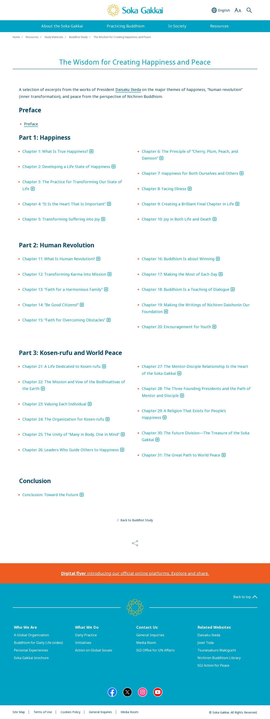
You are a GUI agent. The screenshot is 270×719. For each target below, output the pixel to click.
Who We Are (25, 627)
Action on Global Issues (93, 650)
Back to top (242, 597)
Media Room (146, 642)
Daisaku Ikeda (128, 89)
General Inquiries (150, 635)
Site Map (19, 712)
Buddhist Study (78, 37)
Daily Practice (86, 635)
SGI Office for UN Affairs (155, 650)
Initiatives (83, 642)
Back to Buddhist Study (136, 520)
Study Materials (54, 37)
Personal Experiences (31, 650)
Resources (32, 37)
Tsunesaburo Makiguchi (216, 650)
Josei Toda (205, 642)
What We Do (87, 627)
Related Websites (214, 627)
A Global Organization (31, 635)
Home (16, 37)
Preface (31, 123)
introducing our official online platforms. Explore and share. (135, 573)
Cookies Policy (70, 712)
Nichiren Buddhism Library (219, 657)
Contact (147, 627)
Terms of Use (43, 712)
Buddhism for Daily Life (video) (38, 642)
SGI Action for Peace (213, 665)
